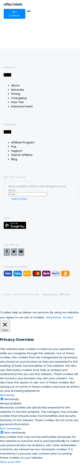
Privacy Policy (49, 294)
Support (16, 151)
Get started (14, 13)
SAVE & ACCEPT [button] (10, 462)
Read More (53, 317)
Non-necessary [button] (10, 428)
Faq (13, 146)
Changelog (19, 98)
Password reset (22, 106)
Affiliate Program (23, 142)
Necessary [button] (7, 395)
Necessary (11, 399)
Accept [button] (68, 317)
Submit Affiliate (22, 155)
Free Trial (17, 102)
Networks (17, 90)
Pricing (15, 94)
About (15, 85)
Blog (14, 159)
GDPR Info (64, 294)
